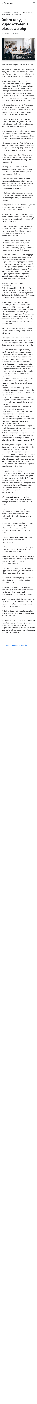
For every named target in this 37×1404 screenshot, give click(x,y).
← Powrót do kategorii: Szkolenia (14, 645)
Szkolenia (17, 12)
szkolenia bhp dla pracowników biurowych (18, 65)
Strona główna (6, 12)
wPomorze (8, 3)
